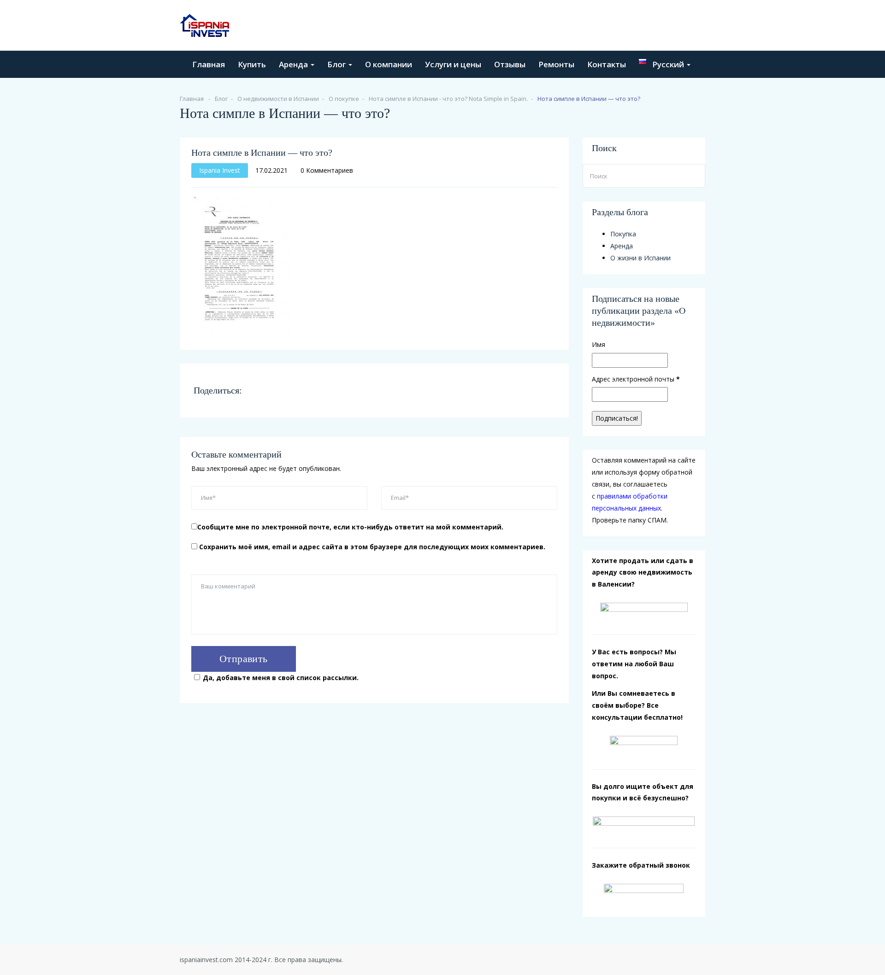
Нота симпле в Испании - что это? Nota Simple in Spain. (448, 98)
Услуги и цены (453, 64)
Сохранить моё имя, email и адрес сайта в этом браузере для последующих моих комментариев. (372, 546)
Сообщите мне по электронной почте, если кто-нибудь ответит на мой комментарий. (350, 527)
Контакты (606, 64)
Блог (337, 64)
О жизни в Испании (640, 257)
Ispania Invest (219, 170)
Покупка (623, 233)
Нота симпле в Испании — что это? (261, 152)
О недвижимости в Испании (278, 98)
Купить (252, 64)
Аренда (294, 64)
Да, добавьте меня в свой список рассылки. (281, 677)
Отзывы (509, 64)
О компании (388, 64)
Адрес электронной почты (636, 379)
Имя (598, 344)
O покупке (344, 98)
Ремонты (556, 64)
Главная (208, 64)
